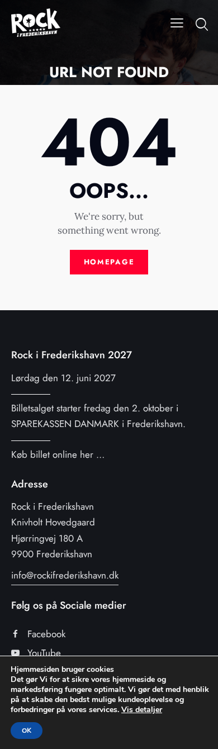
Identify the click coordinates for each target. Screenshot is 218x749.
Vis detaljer (141, 709)
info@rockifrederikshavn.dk (65, 575)
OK (26, 730)
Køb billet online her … (58, 454)
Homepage (109, 262)
